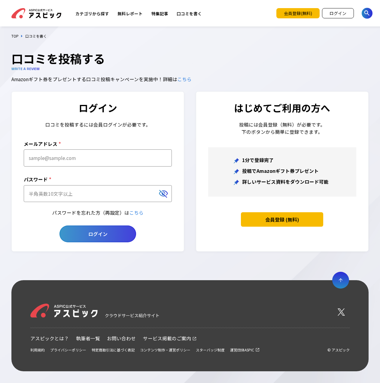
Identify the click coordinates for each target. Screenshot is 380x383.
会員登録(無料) (298, 13)
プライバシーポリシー (68, 349)
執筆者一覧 (88, 338)
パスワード (37, 179)
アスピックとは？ (49, 338)
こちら (184, 79)
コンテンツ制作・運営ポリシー (165, 349)
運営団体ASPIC (242, 349)
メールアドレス (42, 143)
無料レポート (130, 14)
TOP (15, 36)
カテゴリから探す (92, 14)
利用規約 (37, 349)
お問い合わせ (121, 338)
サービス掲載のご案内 (167, 338)
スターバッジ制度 (210, 349)
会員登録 (282, 219)
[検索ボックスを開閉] (367, 13)
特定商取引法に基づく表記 (113, 349)
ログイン (98, 233)
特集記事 (159, 14)
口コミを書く (189, 14)
